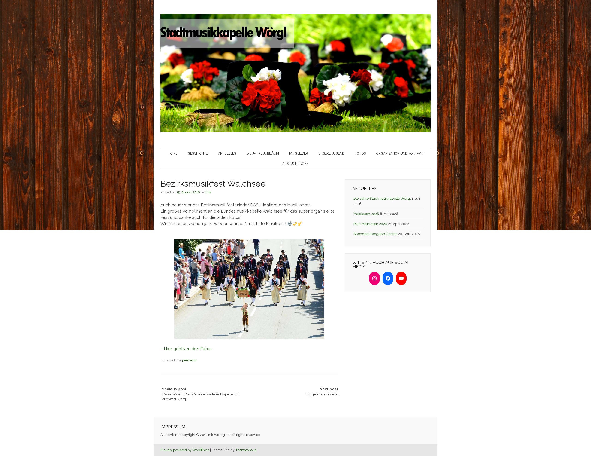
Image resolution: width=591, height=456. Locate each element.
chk (208, 192)
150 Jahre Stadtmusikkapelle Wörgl (382, 198)
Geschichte (198, 153)
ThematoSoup (246, 450)
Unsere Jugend (331, 153)
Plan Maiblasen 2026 (370, 224)
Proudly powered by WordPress (184, 450)
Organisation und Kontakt (399, 153)
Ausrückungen (295, 163)
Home (172, 153)
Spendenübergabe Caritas (375, 234)
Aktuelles (227, 153)
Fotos (360, 153)
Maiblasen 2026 (366, 214)
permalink (189, 360)
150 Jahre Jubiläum (262, 153)
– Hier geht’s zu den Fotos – (187, 348)
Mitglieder (298, 153)
